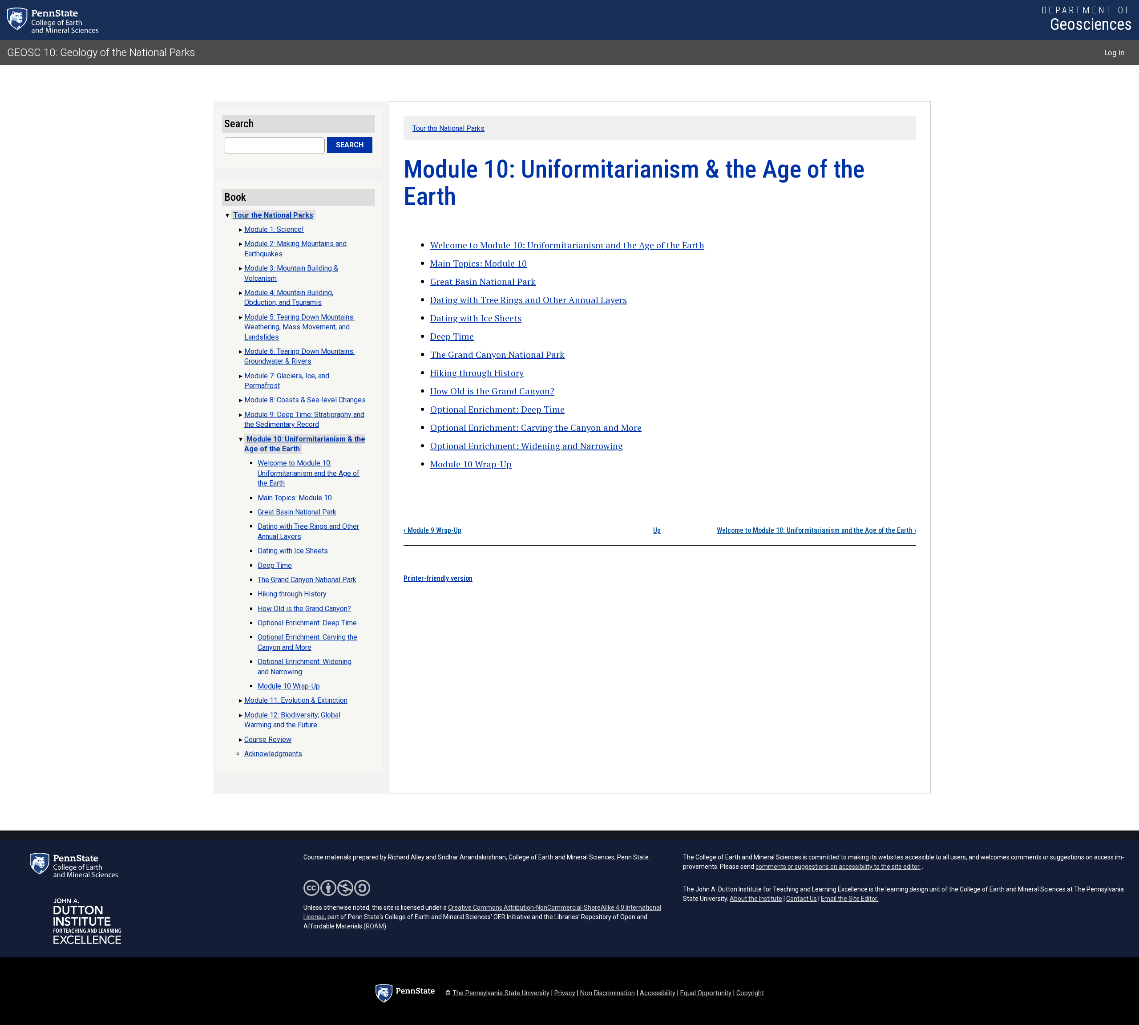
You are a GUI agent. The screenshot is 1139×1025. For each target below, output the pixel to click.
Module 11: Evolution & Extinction (295, 700)
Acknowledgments (273, 754)
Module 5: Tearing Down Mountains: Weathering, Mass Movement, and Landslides (299, 327)
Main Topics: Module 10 (478, 263)
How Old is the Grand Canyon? (492, 391)
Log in (1114, 52)
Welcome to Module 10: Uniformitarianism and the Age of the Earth (567, 245)
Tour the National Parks (448, 128)
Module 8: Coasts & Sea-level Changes (305, 400)
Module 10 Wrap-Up (471, 464)
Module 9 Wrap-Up (432, 530)
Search (350, 145)
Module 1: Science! (274, 229)
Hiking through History (477, 373)
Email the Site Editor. (849, 898)
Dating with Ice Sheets (475, 318)
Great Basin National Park (483, 281)
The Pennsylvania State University (500, 993)
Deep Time (452, 336)
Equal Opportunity (705, 993)
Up (657, 530)
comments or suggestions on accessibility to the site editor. (838, 866)
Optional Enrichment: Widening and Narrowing (526, 446)
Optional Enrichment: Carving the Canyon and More (536, 427)
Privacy (564, 993)
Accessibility (657, 993)
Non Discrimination (607, 993)
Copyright (750, 993)
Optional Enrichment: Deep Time (497, 409)
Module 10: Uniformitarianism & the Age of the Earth (304, 444)
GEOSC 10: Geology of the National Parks (101, 52)
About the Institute (756, 898)
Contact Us (801, 898)
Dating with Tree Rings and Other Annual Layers (528, 300)
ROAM (375, 926)
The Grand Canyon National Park (497, 354)
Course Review (267, 739)
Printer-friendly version (438, 578)
